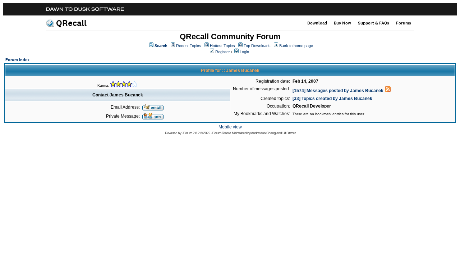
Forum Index (17, 60)
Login (244, 52)
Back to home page (296, 46)
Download (317, 23)
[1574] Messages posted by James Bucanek (338, 90)
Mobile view (230, 127)
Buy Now (342, 23)
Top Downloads (257, 46)
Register (222, 52)
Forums (403, 23)
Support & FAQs (373, 23)
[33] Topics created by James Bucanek (332, 98)
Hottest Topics (222, 46)
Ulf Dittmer (288, 133)
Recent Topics (188, 46)
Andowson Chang (263, 133)
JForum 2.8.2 (190, 133)
